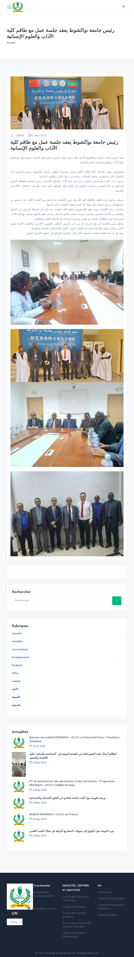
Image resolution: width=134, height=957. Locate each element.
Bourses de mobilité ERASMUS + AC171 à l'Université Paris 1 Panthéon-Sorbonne (75, 739)
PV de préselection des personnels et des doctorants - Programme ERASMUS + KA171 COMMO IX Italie (72, 783)
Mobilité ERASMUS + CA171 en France (53, 814)
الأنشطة (16, 697)
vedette (16, 681)
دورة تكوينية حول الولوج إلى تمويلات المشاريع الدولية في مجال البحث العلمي (71, 831)
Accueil (11, 42)
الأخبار (15, 689)
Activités (17, 633)
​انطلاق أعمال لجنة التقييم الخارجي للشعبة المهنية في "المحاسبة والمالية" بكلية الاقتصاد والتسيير (72, 755)
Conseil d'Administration (111, 898)
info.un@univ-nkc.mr (43, 908)
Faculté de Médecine (74, 906)
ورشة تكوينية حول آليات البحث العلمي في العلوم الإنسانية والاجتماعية (67, 797)
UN (74, 953)
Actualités (17, 641)
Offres (15, 673)
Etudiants (17, 665)
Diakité (19, 135)
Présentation (105, 892)
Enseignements (20, 657)
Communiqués (20, 649)
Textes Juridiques (107, 914)
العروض (16, 704)
